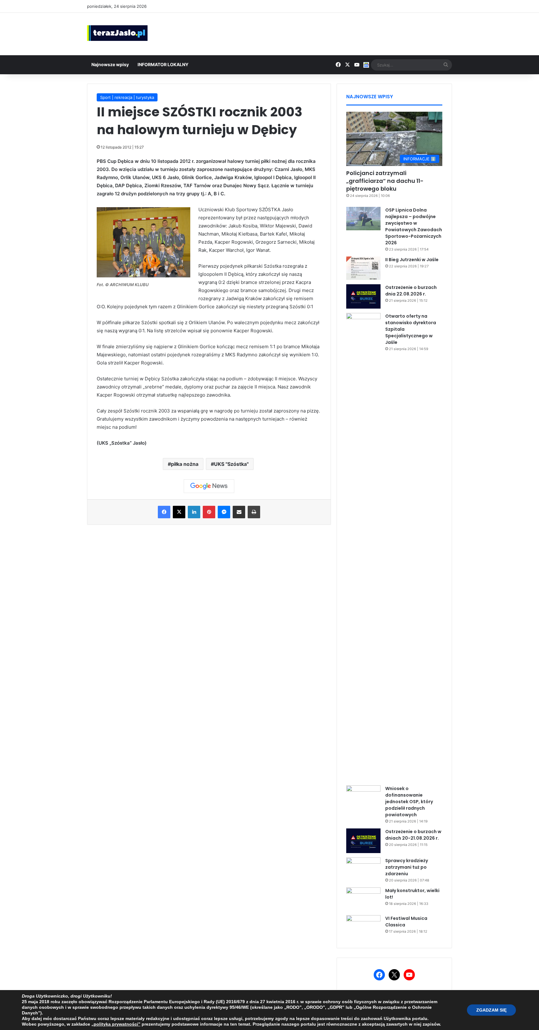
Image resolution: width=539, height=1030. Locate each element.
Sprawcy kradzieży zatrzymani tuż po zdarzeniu (406, 867)
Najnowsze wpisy (110, 64)
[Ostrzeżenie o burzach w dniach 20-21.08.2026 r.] (363, 840)
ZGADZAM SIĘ (491, 1010)
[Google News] (209, 486)
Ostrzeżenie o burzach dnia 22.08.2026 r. (411, 290)
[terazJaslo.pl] (117, 33)
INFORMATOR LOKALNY (163, 64)
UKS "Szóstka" (231, 464)
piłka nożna (184, 464)
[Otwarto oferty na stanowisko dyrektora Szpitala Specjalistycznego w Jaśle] (363, 547)
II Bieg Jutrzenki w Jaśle (412, 259)
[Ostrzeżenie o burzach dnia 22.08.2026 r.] (363, 296)
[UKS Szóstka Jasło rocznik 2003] (143, 276)
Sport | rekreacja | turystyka (127, 97)
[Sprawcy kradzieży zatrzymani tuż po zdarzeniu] (363, 869)
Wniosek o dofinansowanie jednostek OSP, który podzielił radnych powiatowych (409, 801)
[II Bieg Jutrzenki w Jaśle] (363, 268)
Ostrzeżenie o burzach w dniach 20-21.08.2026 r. (413, 834)
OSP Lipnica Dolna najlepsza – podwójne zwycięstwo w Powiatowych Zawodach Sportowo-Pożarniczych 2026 (413, 226)
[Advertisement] (331, 33)
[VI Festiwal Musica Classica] (363, 927)
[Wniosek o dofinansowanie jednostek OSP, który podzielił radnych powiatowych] (363, 797)
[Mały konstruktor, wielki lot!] (363, 899)
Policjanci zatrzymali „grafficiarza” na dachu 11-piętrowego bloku (385, 181)
